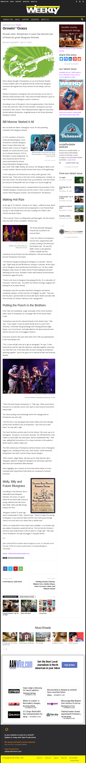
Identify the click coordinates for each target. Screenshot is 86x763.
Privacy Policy (74, 760)
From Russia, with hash (12, 581)
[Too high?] (79, 180)
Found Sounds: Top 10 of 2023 (10, 614)
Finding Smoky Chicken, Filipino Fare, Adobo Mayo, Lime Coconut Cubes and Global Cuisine (44, 585)
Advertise (26, 1)
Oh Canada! (39, 643)
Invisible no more (57, 643)
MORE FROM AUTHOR (27, 597)
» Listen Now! (71, 160)
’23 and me (43, 613)
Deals (12, 1)
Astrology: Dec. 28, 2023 (65, 188)
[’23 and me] (47, 606)
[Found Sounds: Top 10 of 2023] (11, 606)
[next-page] (54, 597)
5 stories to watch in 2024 (65, 207)
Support (18, 1)
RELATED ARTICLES (10, 597)
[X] (83, 1)
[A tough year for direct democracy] (10, 637)
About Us (34, 1)
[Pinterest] (15, 568)
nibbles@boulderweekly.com (18, 553)
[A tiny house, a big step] (26, 637)
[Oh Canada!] (43, 637)
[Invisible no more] (59, 637)
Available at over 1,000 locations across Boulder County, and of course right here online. (70, 74)
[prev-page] (51, 597)
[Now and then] (29, 606)
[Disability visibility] (79, 218)
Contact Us (48, 758)
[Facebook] (76, 1)
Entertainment (9, 25)
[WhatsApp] (20, 568)
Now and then (26, 613)
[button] (82, 19)
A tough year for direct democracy (10, 644)
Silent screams (73, 643)
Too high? (62, 177)
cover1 (11, 558)
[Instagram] (79, 1)
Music (18, 25)
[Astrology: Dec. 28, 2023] (79, 189)
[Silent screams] (76, 637)
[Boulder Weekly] (43, 9)
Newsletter (4, 1)
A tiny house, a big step (26, 643)
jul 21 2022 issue (19, 558)
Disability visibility (64, 216)
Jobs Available (73, 758)
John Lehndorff (11, 42)
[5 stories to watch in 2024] (79, 208)
